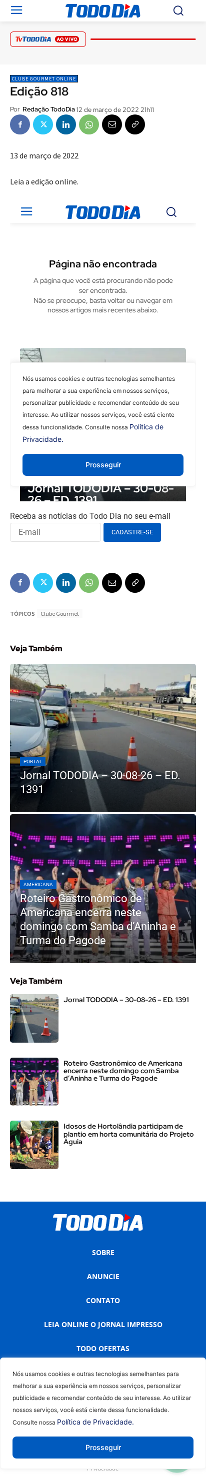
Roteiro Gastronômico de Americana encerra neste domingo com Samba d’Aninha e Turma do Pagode (123, 1071)
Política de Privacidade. (95, 1422)
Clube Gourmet (59, 613)
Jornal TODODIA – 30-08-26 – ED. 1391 (126, 999)
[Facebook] (20, 124)
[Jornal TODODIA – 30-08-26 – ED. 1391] (103, 738)
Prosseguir (103, 1447)
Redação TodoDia (48, 109)
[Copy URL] (135, 124)
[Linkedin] (66, 124)
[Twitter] (43, 124)
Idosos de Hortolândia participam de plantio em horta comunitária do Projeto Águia (129, 1134)
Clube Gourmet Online (44, 78)
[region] (103, 1421)
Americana (38, 884)
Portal (33, 761)
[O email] (112, 124)
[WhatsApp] (89, 124)
